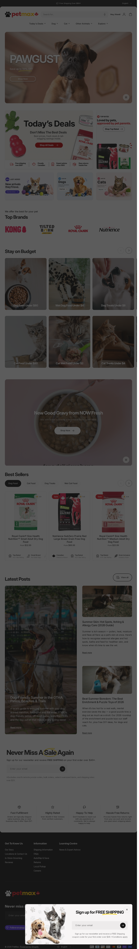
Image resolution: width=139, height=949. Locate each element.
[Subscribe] (123, 925)
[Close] (127, 909)
